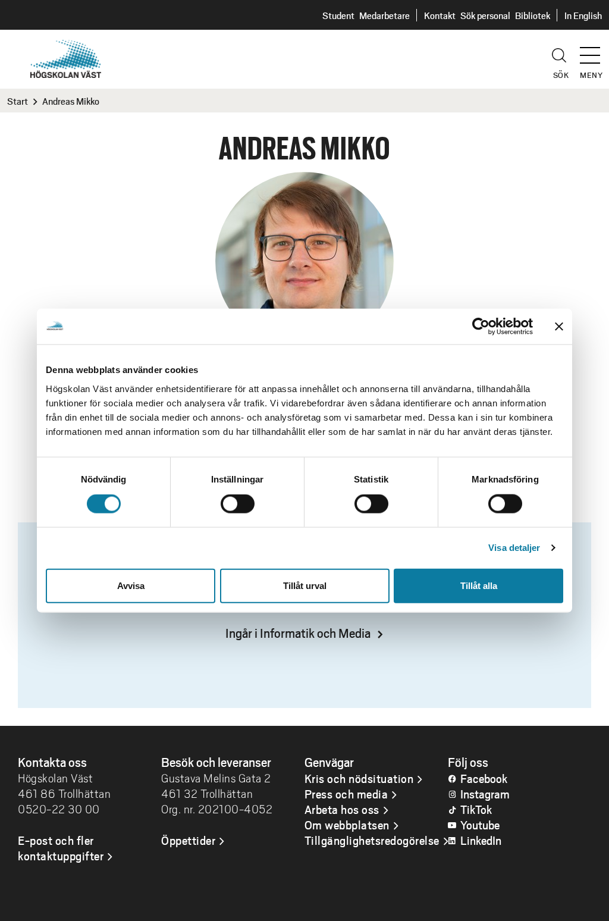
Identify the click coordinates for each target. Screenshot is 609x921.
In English (583, 15)
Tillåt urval (305, 585)
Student (338, 15)
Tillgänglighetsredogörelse (372, 840)
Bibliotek (532, 15)
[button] (594, 50)
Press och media (346, 793)
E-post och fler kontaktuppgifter (60, 847)
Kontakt (440, 15)
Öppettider (188, 840)
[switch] (238, 503)
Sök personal (485, 15)
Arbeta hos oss (341, 809)
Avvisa (131, 585)
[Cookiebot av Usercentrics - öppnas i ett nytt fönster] (481, 327)
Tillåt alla (478, 585)
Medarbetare (384, 15)
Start (17, 101)
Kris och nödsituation (359, 778)
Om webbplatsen (347, 824)
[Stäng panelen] (559, 326)
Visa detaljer (514, 548)
